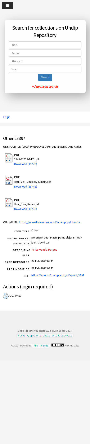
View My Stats (71, 345)
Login (6, 117)
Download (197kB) (25, 164)
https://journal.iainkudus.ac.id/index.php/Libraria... (50, 222)
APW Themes (41, 345)
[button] (5, 296)
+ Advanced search (45, 86)
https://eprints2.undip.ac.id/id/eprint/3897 (57, 275)
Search (45, 77)
